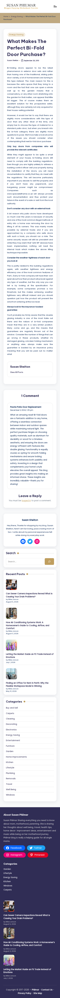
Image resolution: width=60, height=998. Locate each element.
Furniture (10, 746)
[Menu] (55, 6)
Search (11, 553)
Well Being (11, 789)
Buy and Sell (12, 707)
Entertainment (13, 740)
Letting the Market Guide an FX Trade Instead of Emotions (30, 655)
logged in (26, 500)
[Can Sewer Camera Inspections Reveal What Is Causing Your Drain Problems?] (11, 584)
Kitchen (9, 762)
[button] (16, 372)
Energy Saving (16, 34)
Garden (9, 751)
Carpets (10, 713)
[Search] (49, 561)
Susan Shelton (20, 366)
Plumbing (10, 773)
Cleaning (10, 718)
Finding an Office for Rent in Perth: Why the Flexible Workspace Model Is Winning (27, 684)
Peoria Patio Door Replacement (25, 407)
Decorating (11, 724)
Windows (10, 795)
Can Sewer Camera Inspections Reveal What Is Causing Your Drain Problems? (29, 595)
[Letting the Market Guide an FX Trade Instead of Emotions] (11, 645)
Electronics (11, 729)
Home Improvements (16, 757)
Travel (9, 784)
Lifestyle (10, 767)
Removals (11, 778)
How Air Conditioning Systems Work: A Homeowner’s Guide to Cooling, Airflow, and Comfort (27, 625)
